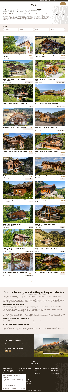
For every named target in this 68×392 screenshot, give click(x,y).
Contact (63, 3)
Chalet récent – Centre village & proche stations (46, 128)
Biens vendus (21, 371)
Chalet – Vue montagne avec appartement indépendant (15, 79)
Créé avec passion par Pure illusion (34, 390)
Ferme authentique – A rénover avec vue (14, 127)
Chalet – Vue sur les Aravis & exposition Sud (14, 176)
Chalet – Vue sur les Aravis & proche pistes (47, 272)
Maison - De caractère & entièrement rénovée (13, 55)
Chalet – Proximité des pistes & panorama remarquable (15, 104)
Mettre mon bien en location (25, 383)
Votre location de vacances (24, 381)
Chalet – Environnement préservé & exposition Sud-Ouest (13, 225)
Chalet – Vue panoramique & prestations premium (46, 104)
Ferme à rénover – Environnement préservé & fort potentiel (47, 249)
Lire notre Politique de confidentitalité (9, 385)
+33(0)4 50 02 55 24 (43, 0)
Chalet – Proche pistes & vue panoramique (15, 151)
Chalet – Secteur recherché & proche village (45, 79)
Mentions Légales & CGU (56, 373)
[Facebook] (10, 351)
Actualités (21, 375)
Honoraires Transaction (55, 370)
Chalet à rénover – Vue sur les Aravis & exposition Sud (14, 249)
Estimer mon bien (22, 370)
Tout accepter (22, 388)
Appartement (37, 371)
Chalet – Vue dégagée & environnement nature (46, 200)
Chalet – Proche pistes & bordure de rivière (15, 200)
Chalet (36, 370)
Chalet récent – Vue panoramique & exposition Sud (45, 225)
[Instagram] (6, 351)
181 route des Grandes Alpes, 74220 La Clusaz (58, 0)
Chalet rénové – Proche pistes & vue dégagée (45, 176)
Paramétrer (14, 388)
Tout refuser (6, 388)
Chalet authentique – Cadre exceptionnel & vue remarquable (46, 55)
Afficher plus (5, 383)
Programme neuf (38, 373)
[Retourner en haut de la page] (66, 391)
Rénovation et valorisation (40, 375)
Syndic (20, 373)
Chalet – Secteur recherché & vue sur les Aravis (46, 152)
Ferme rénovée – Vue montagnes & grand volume (15, 273)
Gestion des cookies (55, 375)
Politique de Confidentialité (56, 371)
